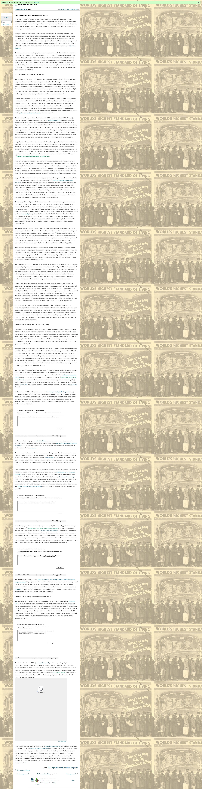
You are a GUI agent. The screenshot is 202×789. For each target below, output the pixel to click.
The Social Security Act (54, 120)
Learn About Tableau (62, 741)
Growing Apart (42, 780)
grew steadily (23, 384)
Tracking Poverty (72, 384)
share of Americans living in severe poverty (30, 486)
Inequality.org (47, 782)
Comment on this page (23, 770)
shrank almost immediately (66, 477)
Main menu (6, 17)
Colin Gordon (18, 6)
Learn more (36, 2)
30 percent (33, 448)
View (3, 24)
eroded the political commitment (39, 748)
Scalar (54, 782)
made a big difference (41, 441)
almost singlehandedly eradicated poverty (58, 392)
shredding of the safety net (53, 746)
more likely (18, 589)
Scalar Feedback (37, 784)
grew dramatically (24, 214)
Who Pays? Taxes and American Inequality (63, 767)
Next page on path (74, 9)
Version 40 (42, 778)
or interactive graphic (42, 663)
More (72, 780)
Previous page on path (64, 9)
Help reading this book (54, 780)
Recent (7, 24)
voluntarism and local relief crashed (30, 113)
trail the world (49, 457)
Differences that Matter (21, 9)
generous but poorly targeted (48, 530)
